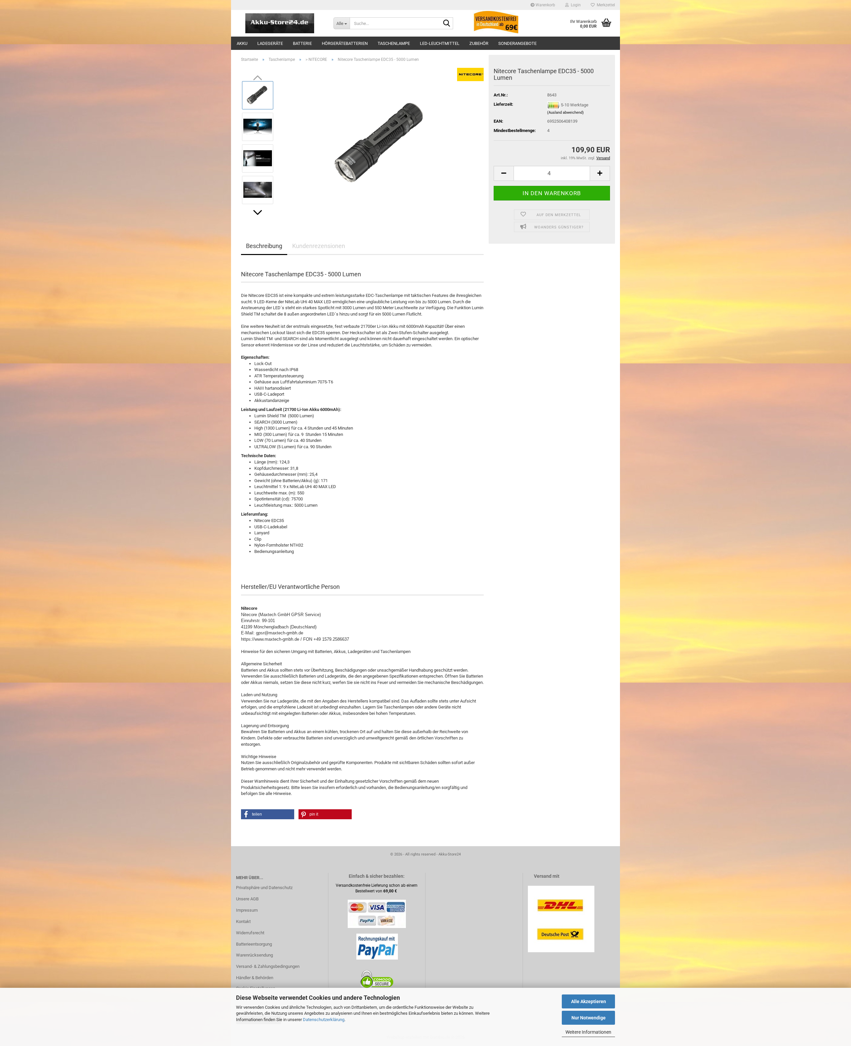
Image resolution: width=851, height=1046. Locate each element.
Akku (242, 43)
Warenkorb (545, 5)
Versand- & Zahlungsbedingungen (268, 966)
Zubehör (478, 43)
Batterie (302, 43)
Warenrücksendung (254, 955)
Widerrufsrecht (250, 932)
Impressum (247, 910)
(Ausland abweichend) (565, 112)
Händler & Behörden (254, 977)
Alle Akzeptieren (588, 1001)
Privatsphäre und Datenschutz (264, 887)
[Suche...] (446, 24)
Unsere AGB (247, 898)
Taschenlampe (394, 43)
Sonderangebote (517, 43)
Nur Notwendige (588, 1017)
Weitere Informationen (588, 1032)
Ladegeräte (270, 43)
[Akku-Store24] (279, 23)
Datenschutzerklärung (323, 1019)
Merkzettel (605, 5)
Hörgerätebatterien (345, 43)
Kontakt (243, 921)
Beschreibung (264, 245)
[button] (258, 212)
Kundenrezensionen (318, 245)
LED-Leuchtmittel (439, 43)
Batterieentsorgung (254, 944)
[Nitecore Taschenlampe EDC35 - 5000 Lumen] (381, 142)
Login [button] (575, 5)
